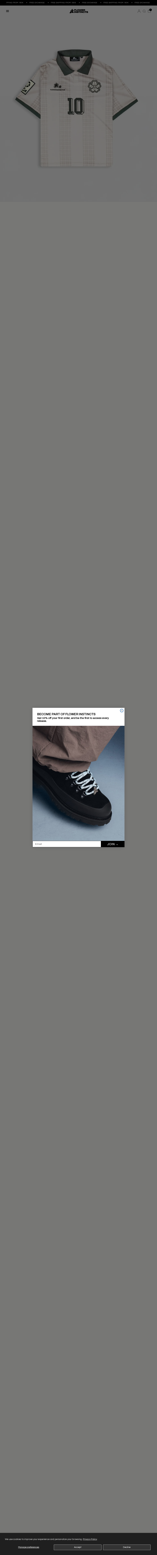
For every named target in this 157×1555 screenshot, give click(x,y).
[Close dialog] (121, 710)
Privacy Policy (90, 1539)
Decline (126, 1547)
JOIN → (112, 844)
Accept (77, 1547)
